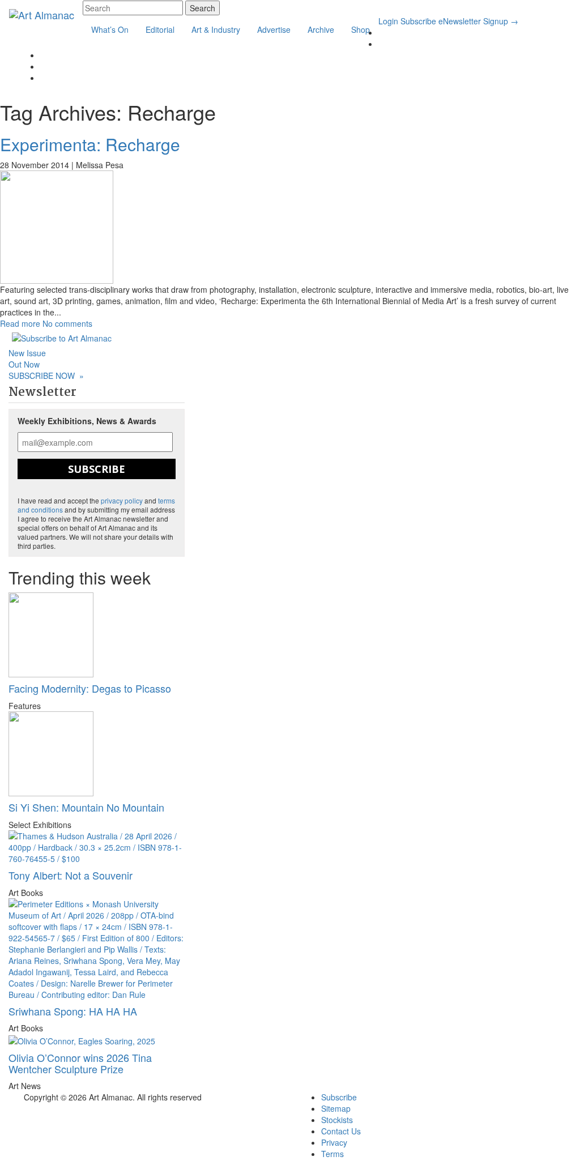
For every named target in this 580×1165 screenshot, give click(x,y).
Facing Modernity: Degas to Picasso (89, 688)
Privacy (334, 1142)
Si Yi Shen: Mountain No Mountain (86, 807)
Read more (20, 323)
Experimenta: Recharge (90, 144)
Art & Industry (215, 29)
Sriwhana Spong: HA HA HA (72, 1011)
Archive (321, 29)
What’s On (110, 29)
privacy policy (122, 500)
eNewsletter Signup (478, 21)
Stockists (337, 1119)
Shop (360, 29)
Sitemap (336, 1108)
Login (388, 21)
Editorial (160, 29)
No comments (67, 323)
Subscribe (418, 21)
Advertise (274, 29)
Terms (332, 1153)
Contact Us (341, 1131)
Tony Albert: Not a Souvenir (70, 875)
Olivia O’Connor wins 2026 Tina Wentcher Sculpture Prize (80, 1063)
